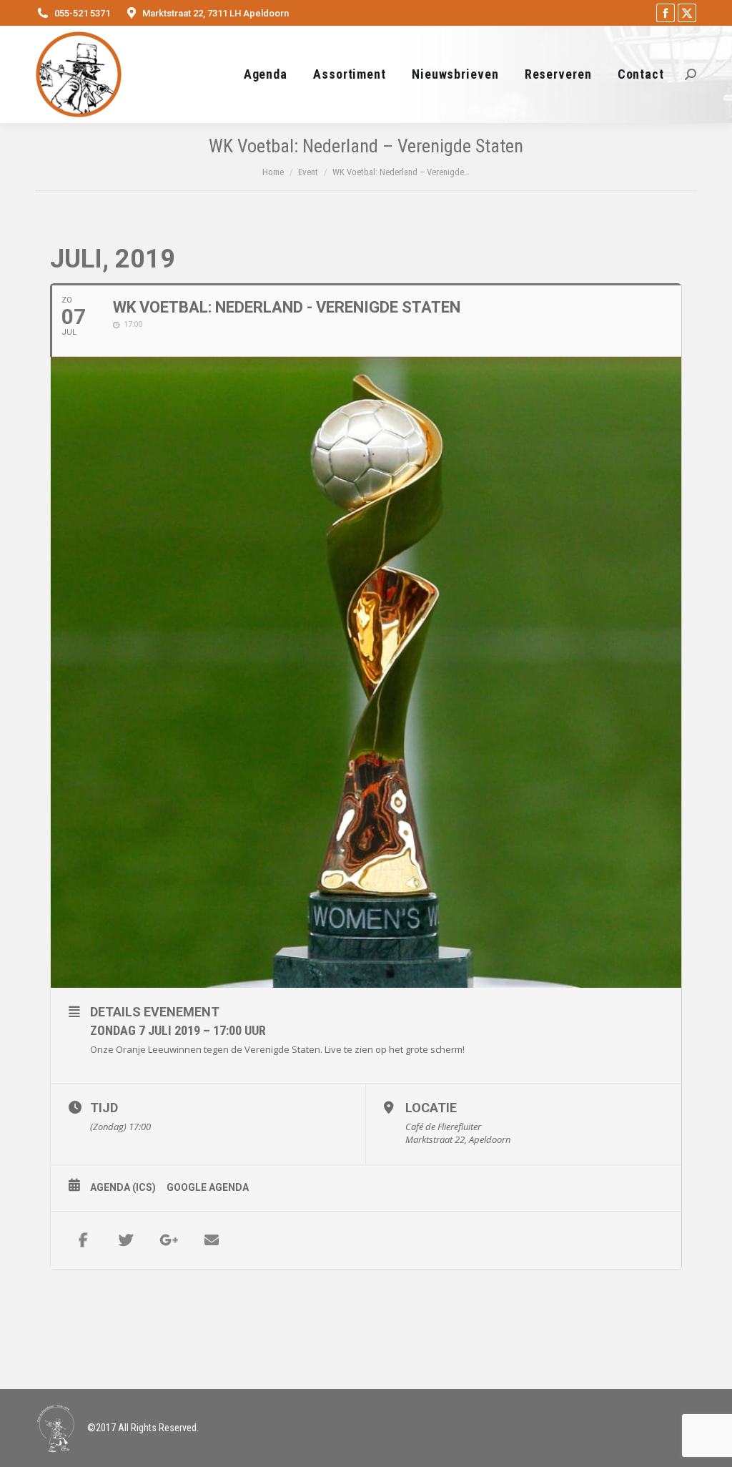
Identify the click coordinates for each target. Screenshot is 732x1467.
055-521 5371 (82, 13)
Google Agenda (208, 1187)
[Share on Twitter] (126, 1240)
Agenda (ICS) (123, 1187)
